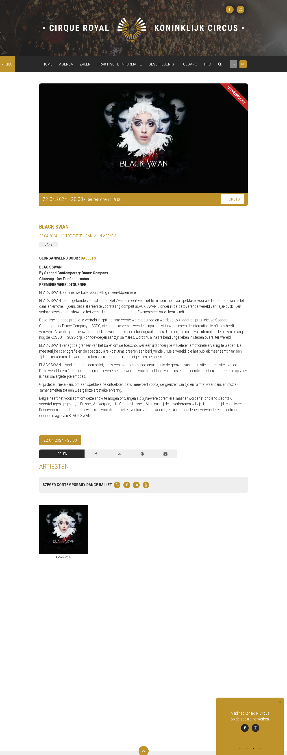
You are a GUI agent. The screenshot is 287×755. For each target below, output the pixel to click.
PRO (207, 64)
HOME (47, 64)
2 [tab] (246, 748)
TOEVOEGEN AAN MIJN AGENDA (91, 235)
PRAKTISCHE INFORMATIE (120, 64)
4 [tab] (260, 748)
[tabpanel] (250, 724)
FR (233, 64)
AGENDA (66, 64)
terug (8, 64)
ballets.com (74, 409)
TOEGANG (189, 64)
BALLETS (88, 258)
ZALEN (85, 64)
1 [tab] (240, 748)
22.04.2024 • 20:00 (60, 440)
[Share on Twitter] (119, 454)
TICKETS (232, 199)
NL (243, 64)
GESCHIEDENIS (161, 64)
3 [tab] (253, 748)
